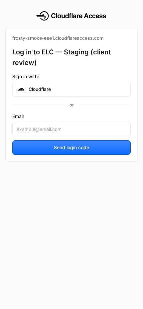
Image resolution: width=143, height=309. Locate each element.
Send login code (71, 147)
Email (18, 116)
